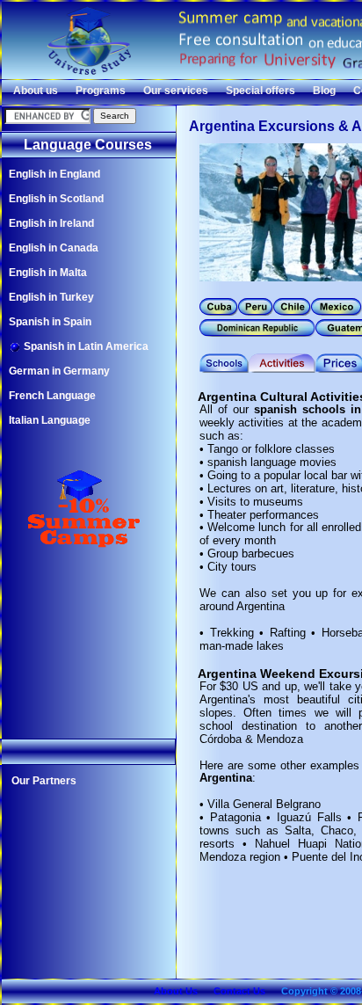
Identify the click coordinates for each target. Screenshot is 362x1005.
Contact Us (239, 991)
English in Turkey (51, 297)
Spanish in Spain (50, 322)
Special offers (260, 90)
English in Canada (53, 248)
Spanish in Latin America (84, 346)
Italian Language (49, 420)
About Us (176, 991)
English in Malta (48, 272)
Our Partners (43, 781)
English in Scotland (56, 199)
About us (35, 90)
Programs (101, 90)
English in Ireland (51, 223)
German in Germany (59, 371)
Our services (175, 90)
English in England (54, 174)
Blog (324, 90)
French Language (52, 396)
